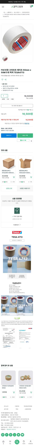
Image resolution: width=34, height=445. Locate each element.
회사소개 (6, 406)
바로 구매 (25, 135)
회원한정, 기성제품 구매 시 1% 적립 (17, 1)
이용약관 (17, 406)
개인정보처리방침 (28, 406)
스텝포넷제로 (28, 409)
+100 (12, 99)
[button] (7, 97)
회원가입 (26, 123)
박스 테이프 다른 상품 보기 (17, 105)
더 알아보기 (16, 225)
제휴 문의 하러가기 (11, 429)
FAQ (17, 409)
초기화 (3, 99)
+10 (8, 99)
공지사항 (6, 409)
